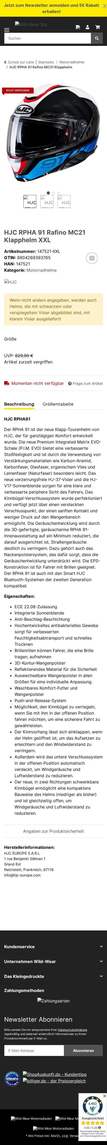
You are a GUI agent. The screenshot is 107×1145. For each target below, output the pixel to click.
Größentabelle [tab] (58, 404)
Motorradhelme (41, 270)
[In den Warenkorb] (8, 80)
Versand (75, 1136)
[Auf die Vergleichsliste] (92, 258)
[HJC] (10, 281)
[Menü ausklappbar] (6, 26)
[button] (78, 26)
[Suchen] (97, 38)
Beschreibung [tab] (19, 404)
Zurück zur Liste (21, 62)
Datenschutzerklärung (72, 1030)
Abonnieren (83, 1050)
